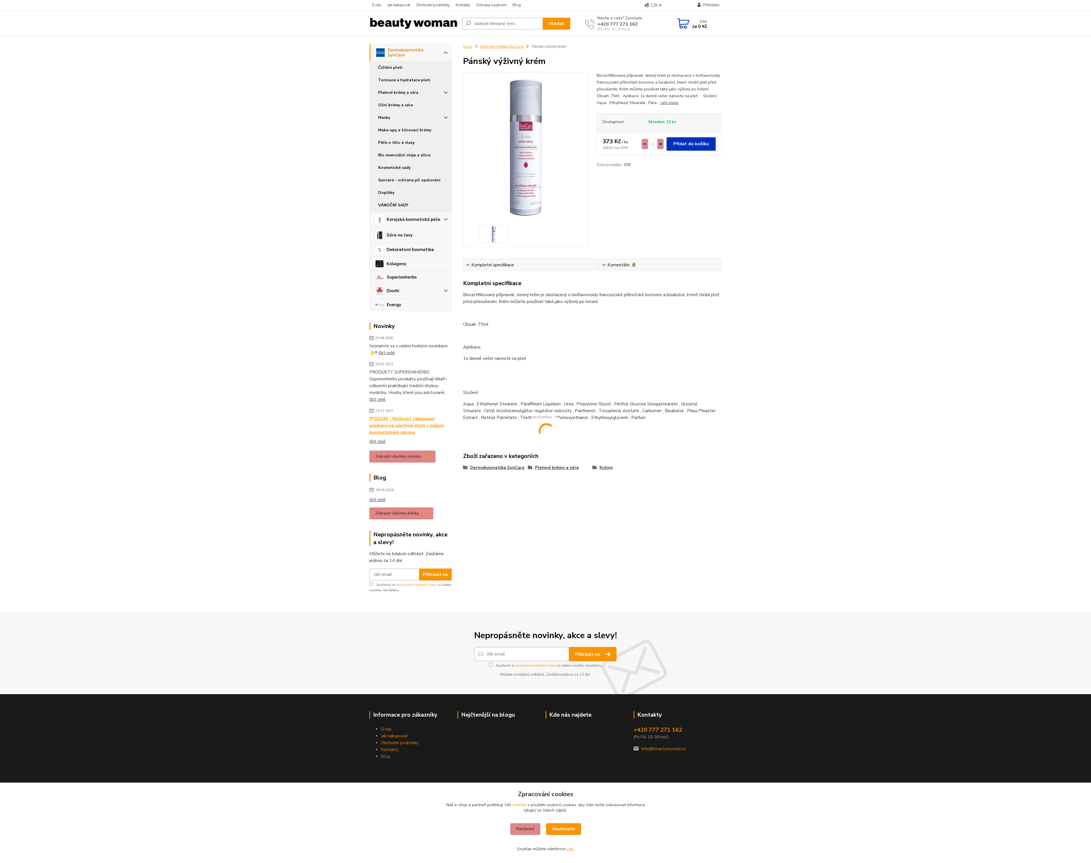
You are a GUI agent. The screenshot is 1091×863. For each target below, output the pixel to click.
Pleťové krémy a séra (398, 92)
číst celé (386, 353)
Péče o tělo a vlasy (396, 142)
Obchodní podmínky (433, 5)
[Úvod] (413, 23)
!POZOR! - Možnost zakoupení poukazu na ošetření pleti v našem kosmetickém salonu (406, 425)
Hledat (556, 23)
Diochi (393, 291)
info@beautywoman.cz (664, 749)
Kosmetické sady (394, 167)
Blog (517, 5)
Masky (384, 117)
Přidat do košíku (691, 144)
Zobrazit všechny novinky (398, 456)
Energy (394, 305)
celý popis (669, 102)
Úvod (467, 46)
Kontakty (463, 5)
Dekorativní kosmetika (410, 249)
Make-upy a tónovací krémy (404, 130)
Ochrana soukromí (491, 5)
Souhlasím (563, 829)
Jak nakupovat (398, 5)
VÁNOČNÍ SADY (393, 205)
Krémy (606, 467)
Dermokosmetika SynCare (405, 52)
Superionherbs (402, 277)
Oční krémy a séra (395, 105)
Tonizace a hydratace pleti (404, 80)
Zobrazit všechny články (397, 513)
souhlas (519, 805)
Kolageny (396, 264)
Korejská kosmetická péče (413, 219)
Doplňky (386, 192)
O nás (376, 5)
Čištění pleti (390, 67)
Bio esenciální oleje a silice (404, 155)
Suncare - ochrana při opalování (409, 180)
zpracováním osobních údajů (416, 585)
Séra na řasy (400, 235)
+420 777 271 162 (617, 24)
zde (570, 849)
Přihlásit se (435, 574)
